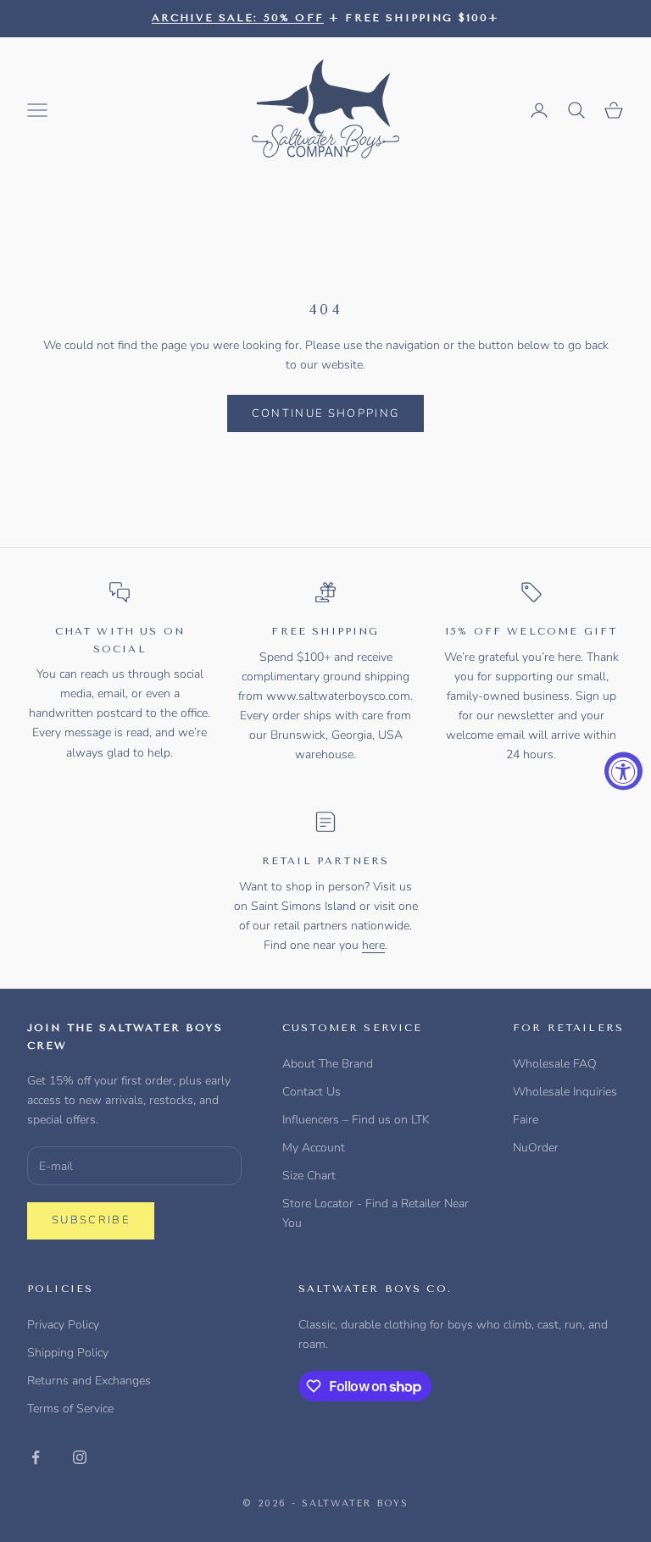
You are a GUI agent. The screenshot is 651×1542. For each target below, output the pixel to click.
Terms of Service (70, 1409)
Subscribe (91, 1220)
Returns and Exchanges (89, 1381)
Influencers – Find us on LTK (356, 1120)
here (373, 945)
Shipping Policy (67, 1353)
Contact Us (311, 1092)
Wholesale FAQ (555, 1064)
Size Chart (309, 1176)
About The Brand (327, 1064)
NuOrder (536, 1148)
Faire (525, 1120)
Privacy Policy (63, 1325)
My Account (313, 1148)
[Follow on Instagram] (79, 1457)
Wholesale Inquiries (565, 1092)
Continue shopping (326, 413)
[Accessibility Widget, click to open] (623, 771)
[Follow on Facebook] (35, 1457)
